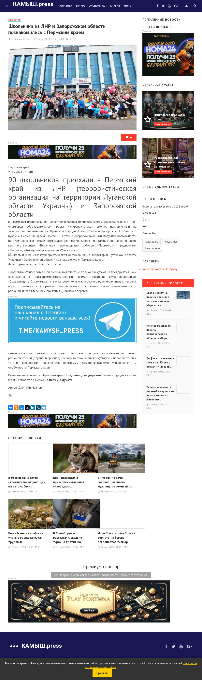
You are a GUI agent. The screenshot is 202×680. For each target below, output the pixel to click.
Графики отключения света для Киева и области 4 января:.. (160, 362)
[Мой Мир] (21, 407)
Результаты (170, 241)
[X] (27, 407)
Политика (65, 5)
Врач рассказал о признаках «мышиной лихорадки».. (68, 482)
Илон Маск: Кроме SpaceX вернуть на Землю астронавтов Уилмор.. (116, 537)
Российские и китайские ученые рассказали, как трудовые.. (25, 537)
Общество (14, 20)
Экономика (97, 5)
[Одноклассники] (16, 407)
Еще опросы (152, 248)
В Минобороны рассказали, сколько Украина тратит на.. (67, 537)
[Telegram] (43, 407)
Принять (102, 673)
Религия (114, 5)
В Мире (80, 5)
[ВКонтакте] (10, 407)
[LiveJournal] (38, 407)
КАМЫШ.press (33, 4)
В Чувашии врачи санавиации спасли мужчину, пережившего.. (115, 482)
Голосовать (151, 241)
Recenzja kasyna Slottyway (159, 269)
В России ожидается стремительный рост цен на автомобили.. (26, 482)
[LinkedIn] (32, 407)
